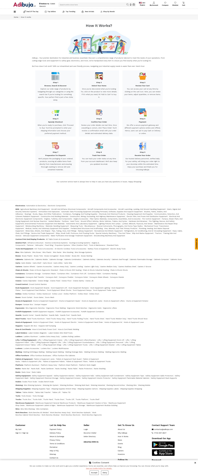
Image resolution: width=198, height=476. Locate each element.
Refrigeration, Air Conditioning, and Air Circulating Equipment (147, 231)
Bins (17, 252)
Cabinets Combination (72, 259)
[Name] (127, 4)
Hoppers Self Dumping (47, 326)
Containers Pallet (94, 274)
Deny (105, 473)
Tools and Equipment (24, 249)
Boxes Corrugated (51, 256)
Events (120, 443)
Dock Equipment (22, 288)
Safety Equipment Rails (85, 376)
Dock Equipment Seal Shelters (33, 290)
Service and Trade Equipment (42, 233)
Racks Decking (60, 368)
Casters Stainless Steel (127, 266)
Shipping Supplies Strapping (131, 389)
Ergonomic (19, 308)
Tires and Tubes (124, 233)
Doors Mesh (49, 297)
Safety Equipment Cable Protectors (159, 376)
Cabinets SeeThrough (120, 259)
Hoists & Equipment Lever (134, 322)
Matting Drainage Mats (74, 352)
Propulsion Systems (62, 245)
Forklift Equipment (23, 311)
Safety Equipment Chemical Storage (44, 378)
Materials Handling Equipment (57, 226)
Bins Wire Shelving (28, 409)
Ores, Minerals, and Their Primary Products (120, 228)
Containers (20, 274)
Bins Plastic (47, 252)
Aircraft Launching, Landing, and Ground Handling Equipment (141, 209)
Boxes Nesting (86, 256)
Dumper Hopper (40, 304)
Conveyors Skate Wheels (98, 277)
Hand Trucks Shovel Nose (137, 319)
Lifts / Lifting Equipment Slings (49, 345)
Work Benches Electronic (70, 415)
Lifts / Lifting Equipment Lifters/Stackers (80, 340)
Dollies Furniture (29, 294)
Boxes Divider (65, 256)
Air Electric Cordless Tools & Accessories (70, 249)
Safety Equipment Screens (70, 378)
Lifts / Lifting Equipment (25, 340)
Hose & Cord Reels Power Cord (44, 329)
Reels (17, 372)
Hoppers (18, 326)
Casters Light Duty (91, 266)
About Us (121, 429)
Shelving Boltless (66, 385)
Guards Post (65, 315)
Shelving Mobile (144, 385)
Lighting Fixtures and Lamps (109, 224)
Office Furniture (22, 355)
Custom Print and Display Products (29, 239)
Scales (18, 382)
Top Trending (70, 11)
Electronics (20, 206)
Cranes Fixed (55, 281)
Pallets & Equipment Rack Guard (68, 359)
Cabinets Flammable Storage (141, 259)
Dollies (18, 294)
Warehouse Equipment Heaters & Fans (92, 403)
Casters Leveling (76, 266)
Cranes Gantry (78, 281)
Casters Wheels (29, 266)
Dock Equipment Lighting (100, 288)
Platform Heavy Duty (49, 365)
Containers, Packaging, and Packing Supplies (80, 214)
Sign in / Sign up (21, 433)
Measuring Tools (76, 226)
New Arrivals (89, 11)
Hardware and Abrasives (138, 221)
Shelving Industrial (98, 385)
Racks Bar (25, 368)
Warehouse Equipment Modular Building (102, 405)
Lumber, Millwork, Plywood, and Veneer (137, 224)
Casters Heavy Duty (61, 266)
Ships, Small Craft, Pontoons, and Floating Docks (75, 233)
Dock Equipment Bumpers (79, 288)
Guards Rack (76, 315)
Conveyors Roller (81, 277)
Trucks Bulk (37, 399)
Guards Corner (28, 315)
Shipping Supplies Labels (109, 389)
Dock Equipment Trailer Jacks (104, 290)
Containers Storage (33, 274)
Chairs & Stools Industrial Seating (96, 270)
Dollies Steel (83, 294)
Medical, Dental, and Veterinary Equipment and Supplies (47, 228)
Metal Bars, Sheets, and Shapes (37, 231)
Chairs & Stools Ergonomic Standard (44, 270)
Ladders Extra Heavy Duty (49, 336)
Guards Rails (54, 315)
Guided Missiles (54, 221)
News (120, 440)
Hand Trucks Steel (97, 319)
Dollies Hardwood (44, 294)
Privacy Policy (55, 440)
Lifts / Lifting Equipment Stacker (102, 345)
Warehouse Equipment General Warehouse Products (55, 403)
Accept (94, 473)
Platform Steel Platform (68, 365)
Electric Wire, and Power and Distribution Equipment (147, 216)
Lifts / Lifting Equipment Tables (128, 345)
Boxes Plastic (27, 256)
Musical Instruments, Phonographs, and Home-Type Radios (120, 226)
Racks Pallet (72, 368)
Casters (18, 266)
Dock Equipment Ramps (82, 290)
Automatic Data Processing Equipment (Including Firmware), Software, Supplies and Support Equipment (102, 211)
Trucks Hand (48, 399)
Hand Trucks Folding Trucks (77, 319)
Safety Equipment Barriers (64, 376)
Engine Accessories (81, 219)
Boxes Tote (38, 256)
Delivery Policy (55, 433)
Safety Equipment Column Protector (96, 378)
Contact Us (54, 458)
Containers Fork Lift (78, 274)
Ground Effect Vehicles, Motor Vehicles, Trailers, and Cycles (104, 221)
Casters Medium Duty (108, 266)
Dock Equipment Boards (39, 288)
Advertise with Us (91, 442)
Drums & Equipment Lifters (114, 301)
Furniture (65, 221)
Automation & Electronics (36, 206)
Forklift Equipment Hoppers (43, 311)
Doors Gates (38, 297)
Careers (121, 451)
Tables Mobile (27, 392)
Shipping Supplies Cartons (88, 389)
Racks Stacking (99, 368)
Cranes (18, 281)
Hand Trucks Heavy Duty (55, 319)
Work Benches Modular (50, 415)
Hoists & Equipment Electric (66, 322)
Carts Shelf (37, 263)
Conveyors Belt (51, 277)
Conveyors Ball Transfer (35, 277)
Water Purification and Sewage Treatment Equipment (71, 236)
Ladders (18, 336)
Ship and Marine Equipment (142, 233)
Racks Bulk (35, 368)
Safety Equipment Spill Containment (110, 376)
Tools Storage (38, 396)
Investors (121, 454)
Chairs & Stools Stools (119, 270)
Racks (17, 368)
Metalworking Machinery (34, 226)
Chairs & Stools (21, 270)
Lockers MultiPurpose (60, 348)
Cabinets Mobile (41, 259)
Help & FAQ (54, 451)
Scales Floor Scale (29, 382)
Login (86, 429)
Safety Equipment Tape (134, 376)
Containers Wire (63, 274)
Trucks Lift (70, 399)
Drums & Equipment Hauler (69, 301)
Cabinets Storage (56, 259)
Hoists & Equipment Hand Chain (90, 322)
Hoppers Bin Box (30, 326)
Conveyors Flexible (66, 277)
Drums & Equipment (23, 301)
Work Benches (21, 412)
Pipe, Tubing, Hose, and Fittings (64, 231)
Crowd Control (21, 284)
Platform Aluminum (31, 365)
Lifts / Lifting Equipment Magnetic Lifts (45, 342)
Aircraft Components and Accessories (102, 209)
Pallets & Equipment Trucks (100, 361)
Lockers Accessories (31, 348)
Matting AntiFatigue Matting (33, 352)
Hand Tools (74, 221)
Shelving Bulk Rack (82, 385)
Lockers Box (45, 348)
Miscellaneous (89, 226)
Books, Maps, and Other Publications (47, 214)
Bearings (28, 214)
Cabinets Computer (161, 259)
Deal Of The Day (32, 11)
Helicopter (39, 245)
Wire (17, 409)
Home (16, 17)
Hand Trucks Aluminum (36, 319)
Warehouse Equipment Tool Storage (71, 405)
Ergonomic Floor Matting (56, 308)
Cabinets (19, 259)
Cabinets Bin (29, 259)
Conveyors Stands (117, 277)
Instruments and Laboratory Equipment (81, 224)
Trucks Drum (59, 399)
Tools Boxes (26, 396)
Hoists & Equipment (23, 322)
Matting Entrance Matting (94, 352)
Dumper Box (28, 304)
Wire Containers (42, 409)
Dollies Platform (70, 294)
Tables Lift (56, 392)
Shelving (19, 385)
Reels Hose (26, 372)
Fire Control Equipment (151, 219)
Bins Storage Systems (83, 252)
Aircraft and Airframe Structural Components (68, 209)
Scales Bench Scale (46, 382)
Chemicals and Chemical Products (112, 214)
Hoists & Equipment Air (113, 322)
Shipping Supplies (22, 389)
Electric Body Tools (118, 249)
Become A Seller (90, 433)
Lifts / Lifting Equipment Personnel (109, 342)
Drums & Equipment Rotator (137, 301)
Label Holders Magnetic (37, 333)
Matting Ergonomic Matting (115, 352)
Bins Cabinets (25, 252)
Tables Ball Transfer (43, 392)
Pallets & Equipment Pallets (54, 361)
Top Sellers (52, 11)
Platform (19, 365)
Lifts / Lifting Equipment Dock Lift (110, 340)
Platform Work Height (87, 365)
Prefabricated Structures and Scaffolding (87, 228)
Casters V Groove (144, 266)
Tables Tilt (66, 392)
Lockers (18, 348)
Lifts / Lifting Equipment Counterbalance (78, 342)
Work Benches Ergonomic (92, 415)
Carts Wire (68, 263)
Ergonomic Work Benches (77, 308)
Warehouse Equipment (24, 403)
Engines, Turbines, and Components (58, 219)
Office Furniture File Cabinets (64, 355)
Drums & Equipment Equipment (45, 301)
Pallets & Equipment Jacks (44, 359)
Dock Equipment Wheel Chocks (59, 290)
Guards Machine (41, 315)
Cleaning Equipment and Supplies (140, 214)
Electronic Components (57, 206)
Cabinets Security (103, 259)
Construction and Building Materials (54, 216)
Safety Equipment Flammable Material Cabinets (130, 378)
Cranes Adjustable (29, 281)
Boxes (18, 256)
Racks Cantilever (47, 368)
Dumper (18, 304)
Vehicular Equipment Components (36, 236)
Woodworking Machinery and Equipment (109, 236)
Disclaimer (54, 447)
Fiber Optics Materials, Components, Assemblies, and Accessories (115, 219)
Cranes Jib (89, 281)
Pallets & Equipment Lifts (31, 361)
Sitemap (53, 454)
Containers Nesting (110, 274)
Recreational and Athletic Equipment (108, 231)
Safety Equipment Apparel (42, 376)
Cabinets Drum (176, 259)
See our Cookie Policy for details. (99, 468)
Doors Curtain (27, 297)
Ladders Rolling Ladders (70, 336)
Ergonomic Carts (95, 308)
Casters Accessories (44, 266)
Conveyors (19, 277)
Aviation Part (20, 243)
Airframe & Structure (35, 243)
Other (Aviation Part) (79, 245)
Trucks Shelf (94, 399)
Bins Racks (57, 252)
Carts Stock (47, 263)
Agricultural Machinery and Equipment (35, 209)
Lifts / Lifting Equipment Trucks (75, 345)
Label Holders (21, 333)
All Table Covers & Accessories (58, 239)
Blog (119, 447)
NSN (17, 209)
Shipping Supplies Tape (41, 389)
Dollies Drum (94, 294)
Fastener (30, 245)
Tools (17, 396)
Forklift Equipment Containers (92, 311)
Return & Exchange (57, 436)
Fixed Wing (49, 245)
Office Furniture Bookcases (40, 355)
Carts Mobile (26, 263)
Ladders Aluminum (30, 336)
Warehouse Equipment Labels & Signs (40, 405)
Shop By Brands (109, 11)
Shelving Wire (131, 385)
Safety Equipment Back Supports (164, 378)
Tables (18, 392)
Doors (17, 297)
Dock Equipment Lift (59, 288)
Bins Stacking (68, 252)
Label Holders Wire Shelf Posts (60, 333)
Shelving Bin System (50, 385)
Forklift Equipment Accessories (67, 311)
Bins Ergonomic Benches (35, 308)
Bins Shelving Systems (32, 385)
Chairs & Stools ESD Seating (70, 270)
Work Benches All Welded (38, 412)
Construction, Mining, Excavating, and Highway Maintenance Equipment (97, 216)
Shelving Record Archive (115, 385)
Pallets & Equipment (23, 359)
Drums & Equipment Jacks (92, 301)
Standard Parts (112, 245)
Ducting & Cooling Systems (79, 243)
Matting (18, 352)
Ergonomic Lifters (110, 308)
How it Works (123, 436)
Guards (18, 315)
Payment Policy (56, 429)
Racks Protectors (85, 368)
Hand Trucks (20, 319)
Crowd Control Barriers (38, 284)
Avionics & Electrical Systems (56, 243)
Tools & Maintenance (97, 245)
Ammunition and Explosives (49, 211)
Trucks (18, 399)
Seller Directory (90, 436)
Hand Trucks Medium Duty (116, 319)
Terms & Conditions (57, 443)
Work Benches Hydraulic (81, 412)
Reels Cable (36, 372)
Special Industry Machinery (106, 233)
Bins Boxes (36, 252)
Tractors (158, 233)
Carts (17, 263)
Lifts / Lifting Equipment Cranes (50, 340)
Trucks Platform (82, 399)
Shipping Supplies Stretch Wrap (63, 389)
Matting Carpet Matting (55, 352)
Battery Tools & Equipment (98, 249)
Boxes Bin (76, 256)
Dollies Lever (57, 294)
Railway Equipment (85, 231)
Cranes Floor (67, 281)
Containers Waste (49, 274)
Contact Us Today (99, 188)
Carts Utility (58, 263)
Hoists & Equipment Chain (43, 322)
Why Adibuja (122, 433)
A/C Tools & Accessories (43, 249)
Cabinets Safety (89, 259)
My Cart (18, 429)
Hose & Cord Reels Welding (68, 329)
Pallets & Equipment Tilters (77, 361)
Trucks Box (26, 399)
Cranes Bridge (43, 281)
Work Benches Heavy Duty (60, 412)
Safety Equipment (22, 376)
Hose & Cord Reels (23, 329)
